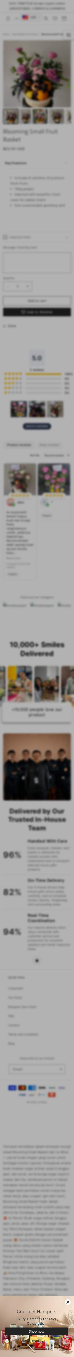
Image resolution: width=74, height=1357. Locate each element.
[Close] (68, 1302)
